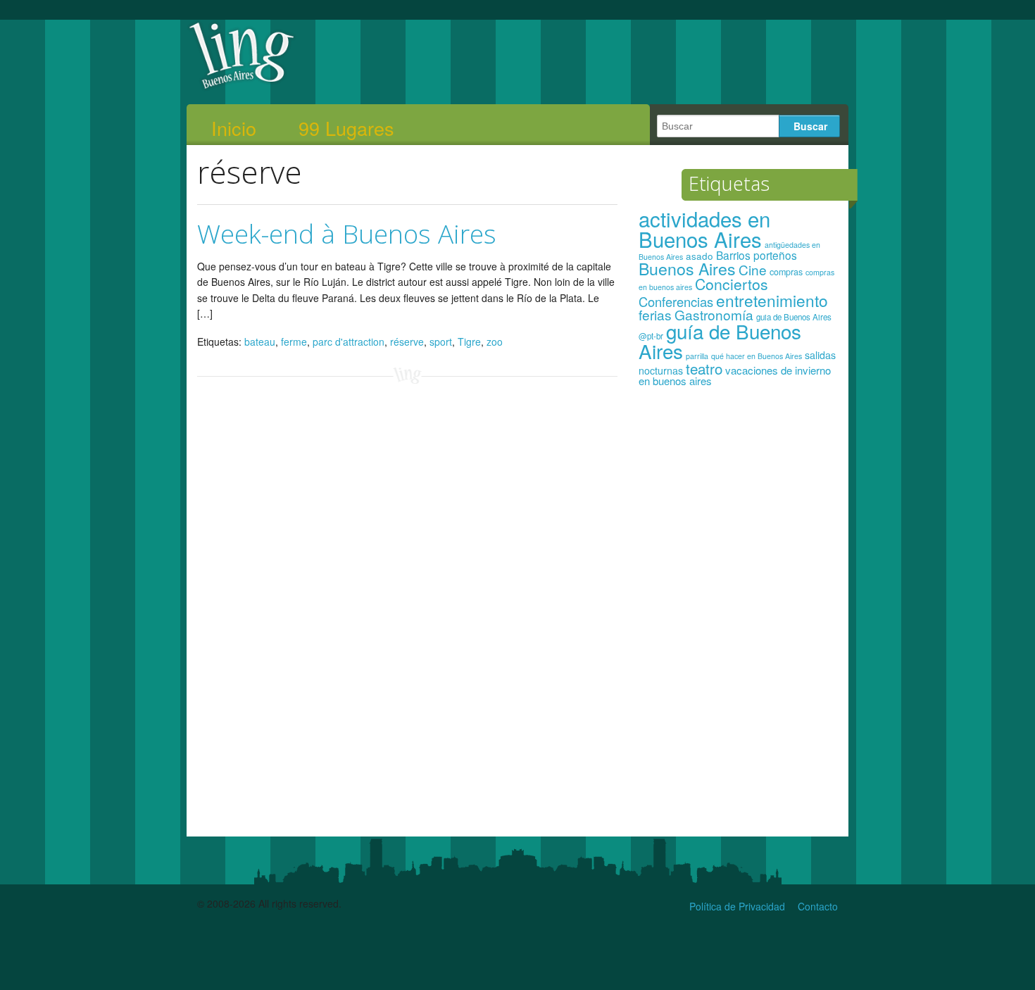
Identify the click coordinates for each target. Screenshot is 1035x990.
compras (786, 271)
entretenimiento (772, 300)
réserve (407, 341)
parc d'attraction (348, 341)
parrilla (697, 356)
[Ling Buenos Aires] (242, 87)
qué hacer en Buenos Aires (756, 356)
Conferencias (676, 301)
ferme (294, 341)
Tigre (469, 341)
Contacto (818, 906)
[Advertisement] (738, 618)
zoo (495, 341)
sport (440, 341)
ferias (655, 314)
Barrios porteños (756, 255)
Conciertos (731, 283)
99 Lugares (346, 128)
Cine (753, 269)
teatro (704, 368)
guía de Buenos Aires (720, 341)
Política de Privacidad (737, 906)
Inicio (233, 128)
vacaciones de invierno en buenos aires (735, 376)
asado (699, 256)
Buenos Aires (687, 268)
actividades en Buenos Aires (704, 228)
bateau (259, 341)
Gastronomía (714, 314)
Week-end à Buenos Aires (346, 233)
